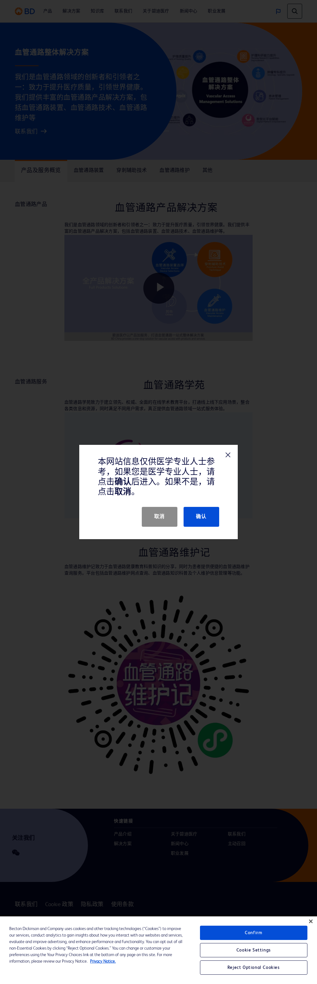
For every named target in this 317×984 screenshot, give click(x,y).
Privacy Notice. (103, 961)
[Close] (311, 921)
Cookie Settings (254, 950)
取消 (159, 516)
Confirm (253, 933)
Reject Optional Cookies (254, 967)
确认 (201, 516)
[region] (158, 950)
